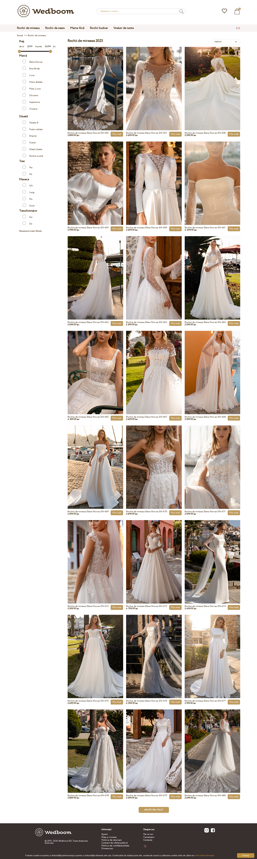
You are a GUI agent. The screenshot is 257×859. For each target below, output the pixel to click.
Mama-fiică (77, 28)
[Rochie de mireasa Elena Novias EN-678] (95, 744)
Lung (31, 192)
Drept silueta (35, 149)
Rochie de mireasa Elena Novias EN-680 (205, 795)
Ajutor (104, 834)
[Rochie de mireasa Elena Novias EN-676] (154, 649)
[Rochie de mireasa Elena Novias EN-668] (212, 365)
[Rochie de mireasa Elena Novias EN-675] (95, 649)
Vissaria (33, 109)
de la (22, 46)
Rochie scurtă (36, 156)
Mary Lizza (35, 88)
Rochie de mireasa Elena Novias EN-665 (88, 417)
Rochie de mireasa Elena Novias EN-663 (146, 322)
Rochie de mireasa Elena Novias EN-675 (88, 701)
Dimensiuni (107, 848)
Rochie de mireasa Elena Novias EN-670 (146, 511)
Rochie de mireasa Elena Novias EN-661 (205, 227)
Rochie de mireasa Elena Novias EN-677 (205, 701)
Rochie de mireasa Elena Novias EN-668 (205, 417)
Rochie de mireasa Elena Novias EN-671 (205, 511)
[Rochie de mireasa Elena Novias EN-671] (212, 460)
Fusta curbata (36, 129)
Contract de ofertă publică (114, 843)
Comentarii (149, 837)
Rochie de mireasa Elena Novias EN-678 (88, 795)
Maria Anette (35, 82)
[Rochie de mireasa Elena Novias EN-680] (212, 744)
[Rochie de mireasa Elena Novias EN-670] (154, 460)
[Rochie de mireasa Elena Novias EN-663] (154, 271)
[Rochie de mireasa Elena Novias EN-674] (212, 555)
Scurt (32, 205)
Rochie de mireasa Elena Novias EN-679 (146, 795)
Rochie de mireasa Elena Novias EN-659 (88, 227)
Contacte (147, 840)
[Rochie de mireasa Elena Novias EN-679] (154, 744)
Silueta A (33, 122)
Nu (30, 167)
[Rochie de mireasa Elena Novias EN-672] (95, 555)
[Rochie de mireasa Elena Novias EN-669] (95, 460)
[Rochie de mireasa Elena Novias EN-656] (95, 82)
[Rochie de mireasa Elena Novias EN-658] (212, 82)
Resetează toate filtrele (30, 231)
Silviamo (33, 95)
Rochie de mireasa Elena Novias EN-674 (205, 606)
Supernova (34, 102)
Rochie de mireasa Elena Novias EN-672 (88, 606)
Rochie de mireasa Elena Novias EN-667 (146, 417)
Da (30, 174)
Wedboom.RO (65, 841)
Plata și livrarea (109, 837)
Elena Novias (36, 62)
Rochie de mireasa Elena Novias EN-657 (146, 133)
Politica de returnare (111, 840)
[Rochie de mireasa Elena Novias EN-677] (212, 649)
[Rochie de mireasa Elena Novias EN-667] (154, 365)
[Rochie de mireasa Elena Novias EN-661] (212, 176)
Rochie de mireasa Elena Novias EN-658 (205, 133)
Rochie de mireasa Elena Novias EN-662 (88, 322)
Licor (32, 75)
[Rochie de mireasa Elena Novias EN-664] (212, 271)
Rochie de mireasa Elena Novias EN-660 (146, 227)
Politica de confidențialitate (115, 845)
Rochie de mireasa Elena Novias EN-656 (88, 133)
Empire (33, 136)
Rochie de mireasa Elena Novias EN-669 (88, 511)
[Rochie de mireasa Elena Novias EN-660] (154, 176)
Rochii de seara (55, 28)
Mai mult (116, 134)
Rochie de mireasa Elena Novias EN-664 (205, 322)
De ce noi (148, 834)
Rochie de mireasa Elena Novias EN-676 (146, 701)
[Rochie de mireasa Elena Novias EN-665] (95, 365)
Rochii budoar (99, 28)
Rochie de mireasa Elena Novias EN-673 (146, 606)
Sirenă (32, 142)
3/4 (31, 185)
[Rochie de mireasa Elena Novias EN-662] (95, 271)
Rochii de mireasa (28, 28)
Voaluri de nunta (123, 28)
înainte (39, 46)
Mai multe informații (204, 855)
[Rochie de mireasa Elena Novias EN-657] (154, 82)
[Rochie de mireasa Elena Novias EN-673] (154, 555)
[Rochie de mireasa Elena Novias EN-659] (95, 176)
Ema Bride (34, 68)
